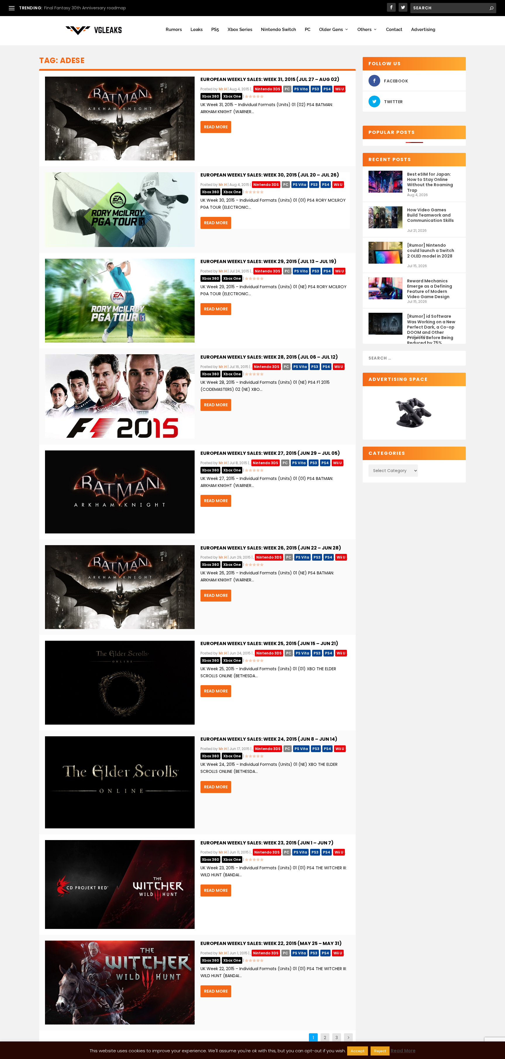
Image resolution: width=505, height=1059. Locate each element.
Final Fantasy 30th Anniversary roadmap (85, 8)
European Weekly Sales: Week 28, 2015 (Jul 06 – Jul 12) (269, 357)
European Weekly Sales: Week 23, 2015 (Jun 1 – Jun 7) (266, 842)
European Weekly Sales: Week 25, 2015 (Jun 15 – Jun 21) (269, 643)
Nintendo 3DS (267, 89)
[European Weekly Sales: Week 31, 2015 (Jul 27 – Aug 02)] (120, 118)
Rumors (174, 29)
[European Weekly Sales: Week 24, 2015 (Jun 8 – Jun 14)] (120, 782)
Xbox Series (240, 29)
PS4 (327, 89)
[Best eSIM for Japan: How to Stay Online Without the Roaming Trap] (385, 182)
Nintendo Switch (278, 29)
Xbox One (232, 96)
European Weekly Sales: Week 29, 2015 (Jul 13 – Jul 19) (268, 261)
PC (307, 29)
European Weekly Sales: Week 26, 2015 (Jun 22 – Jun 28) (270, 548)
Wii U (339, 89)
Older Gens (331, 29)
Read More (216, 127)
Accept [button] (357, 1051)
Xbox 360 (210, 96)
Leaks (197, 29)
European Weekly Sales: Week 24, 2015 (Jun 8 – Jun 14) (268, 739)
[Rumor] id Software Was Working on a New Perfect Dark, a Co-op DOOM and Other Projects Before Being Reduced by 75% (431, 324)
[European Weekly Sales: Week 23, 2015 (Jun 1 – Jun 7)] (120, 884)
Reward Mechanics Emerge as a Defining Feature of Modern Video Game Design (429, 288)
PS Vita (301, 89)
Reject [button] (380, 1051)
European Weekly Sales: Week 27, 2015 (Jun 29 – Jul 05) (270, 453)
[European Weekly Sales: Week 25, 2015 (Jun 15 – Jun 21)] (120, 683)
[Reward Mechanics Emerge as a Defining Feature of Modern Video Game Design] (385, 288)
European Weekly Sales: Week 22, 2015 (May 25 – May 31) (271, 943)
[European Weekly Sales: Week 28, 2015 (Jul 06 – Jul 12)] (120, 396)
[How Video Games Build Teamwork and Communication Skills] (385, 217)
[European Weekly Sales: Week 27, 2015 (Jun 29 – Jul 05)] (120, 491)
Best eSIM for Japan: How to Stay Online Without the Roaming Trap (430, 182)
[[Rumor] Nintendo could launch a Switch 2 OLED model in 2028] (385, 253)
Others (364, 29)
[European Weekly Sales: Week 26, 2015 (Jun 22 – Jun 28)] (120, 587)
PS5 (215, 29)
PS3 (315, 89)
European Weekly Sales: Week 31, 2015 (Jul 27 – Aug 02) (269, 79)
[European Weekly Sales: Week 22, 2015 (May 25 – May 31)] (120, 983)
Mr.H (223, 89)
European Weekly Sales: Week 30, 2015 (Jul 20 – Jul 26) (269, 175)
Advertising (423, 29)
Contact (394, 29)
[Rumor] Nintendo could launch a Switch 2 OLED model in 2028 (430, 250)
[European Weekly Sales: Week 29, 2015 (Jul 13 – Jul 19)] (120, 301)
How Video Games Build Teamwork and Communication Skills (430, 215)
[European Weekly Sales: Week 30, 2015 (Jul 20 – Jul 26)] (120, 209)
